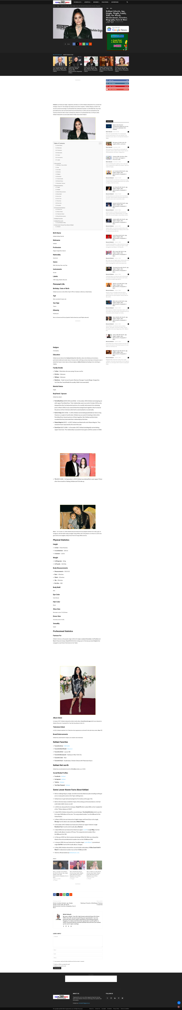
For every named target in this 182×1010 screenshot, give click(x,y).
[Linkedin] (87, 44)
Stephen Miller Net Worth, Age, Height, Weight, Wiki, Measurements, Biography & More (120, 221)
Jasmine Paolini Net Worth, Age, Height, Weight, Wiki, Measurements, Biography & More (120, 205)
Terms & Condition (125, 1008)
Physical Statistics (59, 185)
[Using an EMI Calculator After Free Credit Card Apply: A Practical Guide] (109, 158)
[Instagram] (111, 998)
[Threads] (71, 926)
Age (58, 167)
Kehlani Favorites (59, 218)
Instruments (60, 157)
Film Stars (105, 2)
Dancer (111, 8)
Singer (58, 6)
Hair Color (59, 198)
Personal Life (58, 163)
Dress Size (59, 203)
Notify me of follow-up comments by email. (62, 964)
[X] (77, 44)
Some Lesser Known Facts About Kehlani (64, 225)
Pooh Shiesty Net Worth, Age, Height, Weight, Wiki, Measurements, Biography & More (120, 237)
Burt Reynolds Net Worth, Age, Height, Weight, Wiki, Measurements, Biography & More (120, 189)
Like (127, 80)
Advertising (115, 2)
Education (59, 176)
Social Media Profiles (61, 222)
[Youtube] (122, 998)
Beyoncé (69, 749)
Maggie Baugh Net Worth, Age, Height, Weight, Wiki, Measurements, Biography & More (106, 69)
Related (58, 226)
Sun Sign (59, 169)
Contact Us (97, 1008)
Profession (59, 150)
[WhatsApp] (83, 44)
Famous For (59, 209)
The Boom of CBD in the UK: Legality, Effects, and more (119, 143)
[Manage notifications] (179, 1007)
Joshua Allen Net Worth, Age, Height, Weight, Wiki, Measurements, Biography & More (90, 69)
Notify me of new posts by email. (60, 966)
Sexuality (59, 205)
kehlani (64, 779)
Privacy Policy (116, 1008)
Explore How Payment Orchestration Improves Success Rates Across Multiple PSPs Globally (120, 127)
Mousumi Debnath (110, 177)
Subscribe (126, 89)
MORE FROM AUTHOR (68, 54)
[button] (127, 2)
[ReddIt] (90, 44)
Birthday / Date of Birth (62, 165)
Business (96, 2)
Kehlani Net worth (59, 221)
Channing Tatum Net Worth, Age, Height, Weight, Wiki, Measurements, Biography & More (121, 270)
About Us (91, 1008)
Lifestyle (87, 2)
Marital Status (60, 181)
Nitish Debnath (110, 21)
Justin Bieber (88, 842)
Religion (58, 174)
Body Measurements (61, 191)
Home (54, 6)
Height (58, 187)
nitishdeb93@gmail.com (84, 1003)
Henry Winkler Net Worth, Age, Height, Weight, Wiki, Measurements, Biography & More (120, 319)
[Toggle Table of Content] (99, 143)
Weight (58, 189)
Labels (58, 159)
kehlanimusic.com (74, 852)
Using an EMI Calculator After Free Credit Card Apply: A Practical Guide (120, 158)
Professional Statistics (60, 207)
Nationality (59, 152)
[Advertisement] (77, 91)
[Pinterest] (80, 44)
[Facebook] (74, 44)
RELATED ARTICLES (57, 54)
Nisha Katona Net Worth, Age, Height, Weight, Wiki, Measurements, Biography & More (120, 303)
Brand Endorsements (61, 216)
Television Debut (60, 213)
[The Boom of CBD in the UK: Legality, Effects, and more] (109, 144)
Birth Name (59, 145)
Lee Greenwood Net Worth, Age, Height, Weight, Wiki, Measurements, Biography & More (60, 69)
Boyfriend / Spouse (61, 183)
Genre (58, 155)
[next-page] (128, 55)
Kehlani (63, 776)
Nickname (59, 147)
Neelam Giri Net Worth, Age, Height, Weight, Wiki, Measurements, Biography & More (121, 69)
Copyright (103, 1008)
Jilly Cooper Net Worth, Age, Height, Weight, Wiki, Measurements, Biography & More (119, 254)
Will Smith (67, 746)
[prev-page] (126, 55)
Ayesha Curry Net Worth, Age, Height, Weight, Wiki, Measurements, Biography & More (120, 286)
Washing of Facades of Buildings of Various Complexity (92, 904)
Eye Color (59, 196)
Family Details (60, 178)
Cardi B (85, 829)
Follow (126, 83)
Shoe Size (59, 200)
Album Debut (60, 211)
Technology (77, 2)
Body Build (59, 194)
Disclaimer (109, 1008)
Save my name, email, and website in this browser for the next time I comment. (69, 961)
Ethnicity (59, 171)
